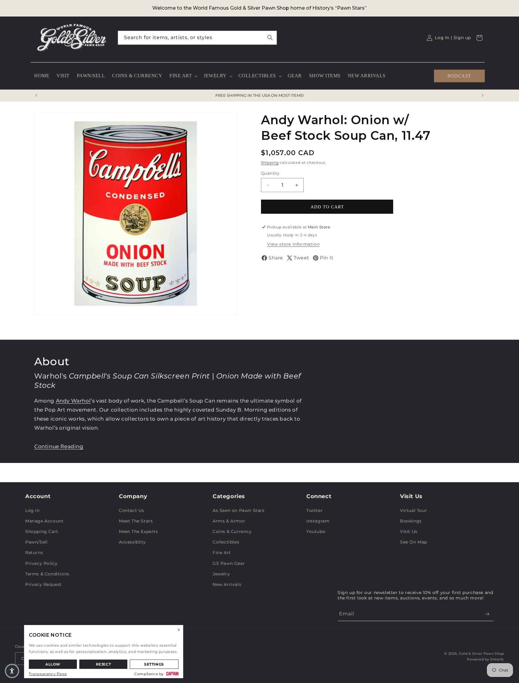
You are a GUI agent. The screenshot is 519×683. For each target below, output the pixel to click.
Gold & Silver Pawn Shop (481, 653)
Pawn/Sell (36, 542)
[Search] (270, 37)
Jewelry (221, 574)
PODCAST (459, 75)
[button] (183, 76)
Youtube (315, 531)
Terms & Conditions (47, 574)
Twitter (314, 510)
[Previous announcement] (36, 95)
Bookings (411, 521)
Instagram (317, 521)
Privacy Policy (41, 563)
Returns (34, 552)
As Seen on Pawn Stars (239, 510)
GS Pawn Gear (229, 563)
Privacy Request (43, 584)
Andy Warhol (73, 401)
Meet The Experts (138, 531)
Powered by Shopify (485, 659)
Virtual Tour (413, 510)
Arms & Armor (229, 521)
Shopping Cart (41, 531)
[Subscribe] (486, 614)
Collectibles (226, 542)
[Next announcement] (482, 95)
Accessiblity (132, 542)
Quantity (270, 173)
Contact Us (131, 510)
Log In (32, 510)
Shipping (270, 162)
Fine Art (222, 552)
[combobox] (197, 37)
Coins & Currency (232, 531)
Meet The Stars (136, 521)
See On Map (413, 542)
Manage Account (44, 521)
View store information (293, 244)
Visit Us (408, 531)
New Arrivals (227, 584)
